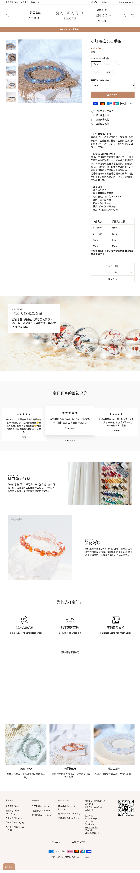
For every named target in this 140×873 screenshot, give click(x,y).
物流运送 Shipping (13, 818)
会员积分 (103, 21)
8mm (118, 64)
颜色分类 (102, 15)
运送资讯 (112, 279)
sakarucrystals (92, 827)
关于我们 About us (40, 806)
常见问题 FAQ (11, 2)
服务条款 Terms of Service (66, 807)
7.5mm (107, 64)
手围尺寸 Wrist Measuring (12, 812)
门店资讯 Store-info (41, 810)
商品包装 (112, 272)
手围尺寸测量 (112, 266)
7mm (96, 64)
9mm (108, 72)
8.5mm (97, 72)
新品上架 (35, 12)
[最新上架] (25, 744)
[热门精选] (70, 744)
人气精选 (34, 18)
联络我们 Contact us (41, 815)
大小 (98, 58)
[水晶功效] (114, 744)
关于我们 (25, 2)
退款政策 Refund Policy (69, 818)
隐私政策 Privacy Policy (69, 813)
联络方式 (35, 2)
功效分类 (102, 9)
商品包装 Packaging (14, 822)
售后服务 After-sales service (14, 828)
